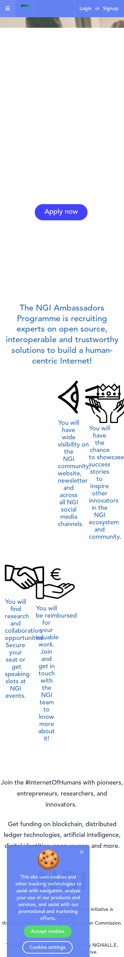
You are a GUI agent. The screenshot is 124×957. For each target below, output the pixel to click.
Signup (110, 8)
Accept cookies (47, 931)
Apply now (61, 212)
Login (86, 8)
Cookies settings (47, 947)
